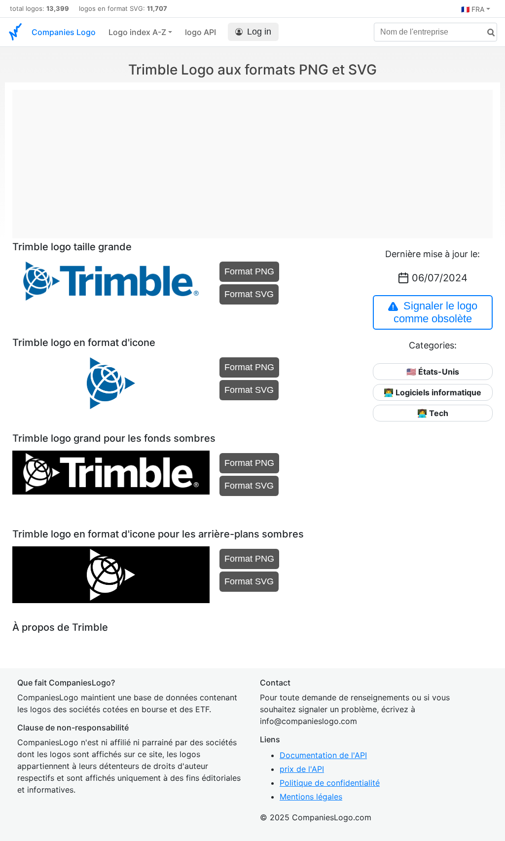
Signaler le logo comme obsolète (436, 312)
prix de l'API (302, 769)
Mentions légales (311, 797)
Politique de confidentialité (330, 783)
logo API (200, 32)
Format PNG (249, 271)
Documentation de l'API (323, 755)
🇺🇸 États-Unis (432, 372)
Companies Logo (64, 32)
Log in (259, 32)
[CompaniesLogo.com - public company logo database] (15, 32)
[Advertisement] (252, 159)
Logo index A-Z (137, 32)
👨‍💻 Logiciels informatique (432, 392)
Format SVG (249, 294)
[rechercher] (487, 33)
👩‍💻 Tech (432, 413)
